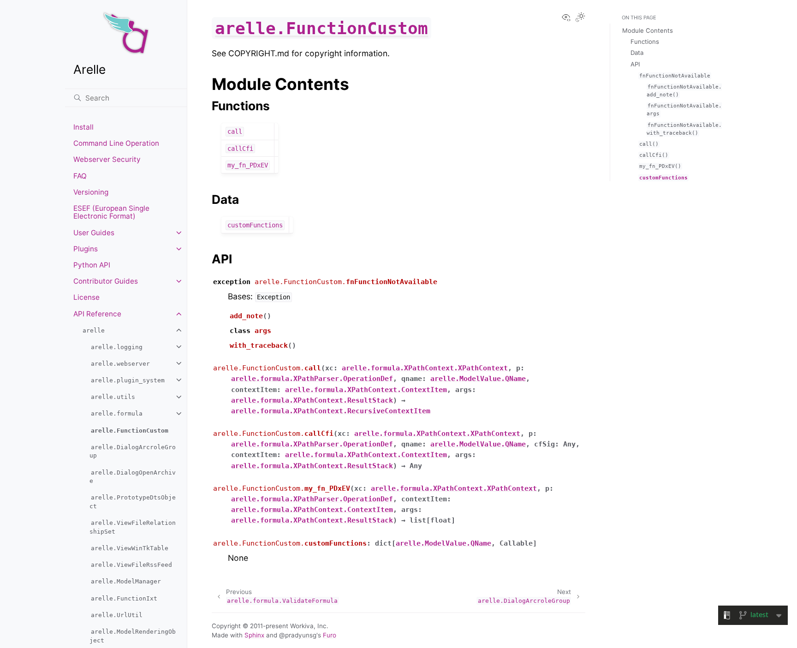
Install (83, 127)
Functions (644, 41)
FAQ (80, 176)
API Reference (97, 313)
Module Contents (647, 30)
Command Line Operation (116, 143)
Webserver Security (107, 159)
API (635, 64)
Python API (91, 265)
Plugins (85, 248)
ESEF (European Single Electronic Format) (111, 212)
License (86, 297)
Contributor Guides (105, 281)
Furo (329, 635)
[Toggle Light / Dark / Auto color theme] (580, 18)
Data (636, 52)
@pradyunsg (297, 635)
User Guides (93, 232)
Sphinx (254, 635)
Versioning (90, 192)
